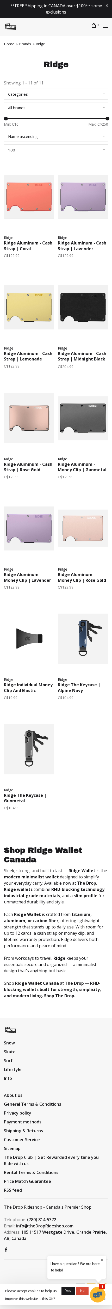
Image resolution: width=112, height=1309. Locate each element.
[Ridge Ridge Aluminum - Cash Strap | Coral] (29, 197)
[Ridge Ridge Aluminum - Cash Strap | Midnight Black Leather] (83, 307)
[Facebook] (6, 1250)
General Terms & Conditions (32, 1104)
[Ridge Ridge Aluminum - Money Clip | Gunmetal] (83, 419)
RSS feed (13, 1190)
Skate (10, 1052)
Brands (25, 43)
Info (8, 1078)
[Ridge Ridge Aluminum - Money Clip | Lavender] (29, 529)
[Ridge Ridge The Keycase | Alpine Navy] (83, 639)
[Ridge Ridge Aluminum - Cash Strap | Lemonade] (29, 307)
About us (13, 1095)
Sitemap (12, 1148)
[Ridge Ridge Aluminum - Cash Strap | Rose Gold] (29, 419)
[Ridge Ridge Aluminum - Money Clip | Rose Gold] (83, 529)
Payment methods (22, 1122)
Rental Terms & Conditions (31, 1172)
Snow (9, 1043)
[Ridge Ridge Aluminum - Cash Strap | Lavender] (83, 197)
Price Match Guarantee (27, 1181)
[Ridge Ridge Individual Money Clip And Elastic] (29, 639)
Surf (8, 1060)
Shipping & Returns (23, 1131)
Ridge (40, 43)
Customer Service (22, 1139)
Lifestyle (13, 1069)
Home (9, 43)
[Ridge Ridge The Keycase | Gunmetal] (29, 750)
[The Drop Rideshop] (10, 1029)
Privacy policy (17, 1113)
